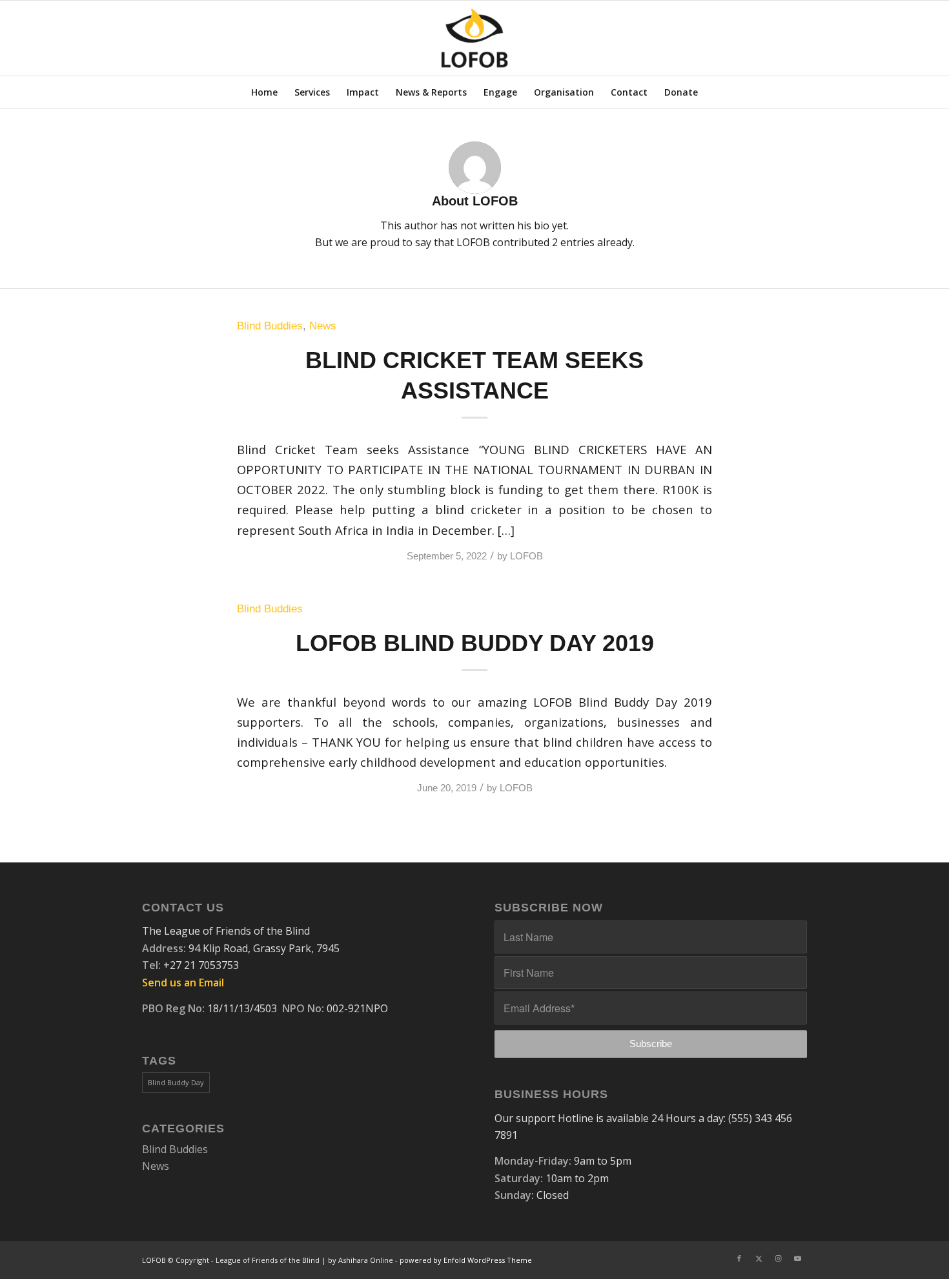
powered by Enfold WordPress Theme (466, 1260)
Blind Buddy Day (176, 1082)
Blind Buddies (270, 326)
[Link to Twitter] (758, 1258)
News (322, 326)
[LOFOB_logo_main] (474, 38)
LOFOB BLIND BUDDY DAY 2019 (475, 643)
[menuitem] (264, 92)
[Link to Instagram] (778, 1258)
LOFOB (526, 556)
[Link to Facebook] (739, 1258)
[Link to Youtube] (797, 1258)
